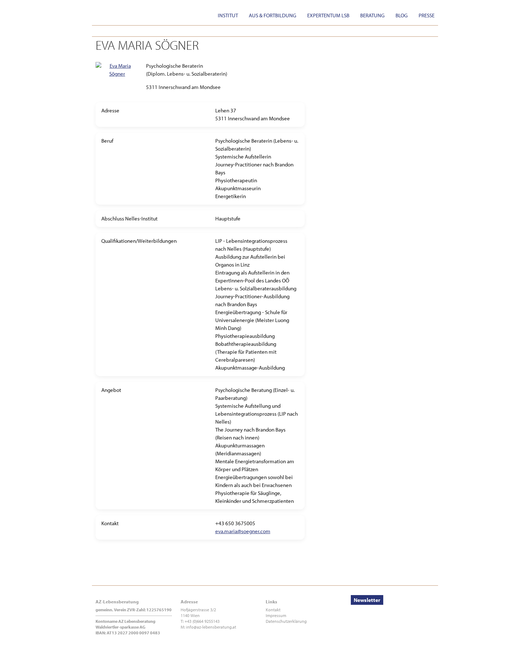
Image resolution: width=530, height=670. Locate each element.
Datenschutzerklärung (286, 621)
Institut (228, 15)
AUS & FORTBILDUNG (272, 15)
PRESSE (426, 15)
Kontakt (273, 609)
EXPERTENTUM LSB (328, 15)
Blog (402, 15)
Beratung (372, 15)
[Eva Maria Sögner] (117, 65)
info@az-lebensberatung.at (211, 627)
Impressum (276, 615)
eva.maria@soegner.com (242, 531)
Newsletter (367, 600)
